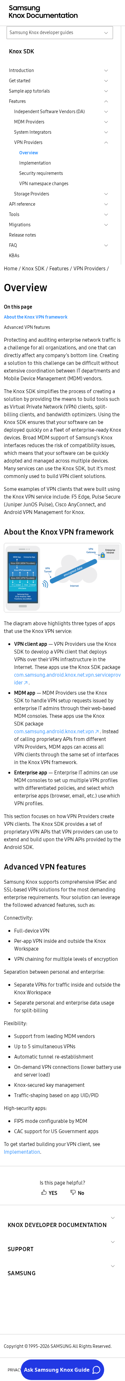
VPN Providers (89, 268)
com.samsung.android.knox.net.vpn (54, 731)
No (81, 1192)
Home (10, 268)
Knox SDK (33, 268)
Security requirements (41, 173)
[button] (57, 1217)
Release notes (22, 235)
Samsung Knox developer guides (41, 32)
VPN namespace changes (43, 183)
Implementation (35, 163)
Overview (28, 152)
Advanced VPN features (27, 327)
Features (59, 268)
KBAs (14, 255)
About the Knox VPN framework (36, 317)
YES (53, 1192)
